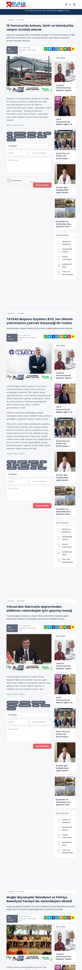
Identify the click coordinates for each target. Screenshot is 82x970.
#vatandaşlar (24, 705)
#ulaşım (31, 137)
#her (16, 465)
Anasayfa (11, 20)
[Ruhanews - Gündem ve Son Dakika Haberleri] (16, 4)
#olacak (11, 140)
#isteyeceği (24, 468)
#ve (9, 137)
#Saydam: (33, 462)
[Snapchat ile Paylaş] (73, 49)
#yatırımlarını (36, 465)
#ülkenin (25, 465)
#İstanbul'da (20, 137)
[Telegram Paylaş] (57, 49)
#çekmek (11, 468)
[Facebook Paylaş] (53, 49)
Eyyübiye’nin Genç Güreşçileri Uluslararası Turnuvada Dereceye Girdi (47, 11)
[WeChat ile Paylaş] (65, 49)
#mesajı (11, 709)
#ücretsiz (42, 137)
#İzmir (47, 133)
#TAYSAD (11, 462)
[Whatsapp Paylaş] (46, 49)
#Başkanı (22, 462)
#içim (36, 705)
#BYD (43, 462)
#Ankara (32, 133)
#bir (33, 468)
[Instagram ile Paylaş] (69, 49)
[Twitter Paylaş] (49, 49)
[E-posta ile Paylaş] (61, 49)
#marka (42, 468)
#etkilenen (12, 705)
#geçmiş (45, 705)
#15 (9, 133)
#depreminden (38, 702)
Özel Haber (20, 20)
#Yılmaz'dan (12, 702)
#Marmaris (25, 702)
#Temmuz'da (19, 133)
